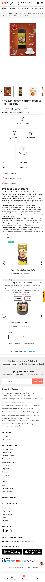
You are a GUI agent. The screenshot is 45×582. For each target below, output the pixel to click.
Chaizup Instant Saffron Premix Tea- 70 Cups (22, 270)
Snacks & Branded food (31, 420)
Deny (28, 298)
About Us (5, 507)
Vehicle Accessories (9, 408)
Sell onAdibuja (10, 183)
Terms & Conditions (9, 462)
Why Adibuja (6, 511)
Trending (10, 242)
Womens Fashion (26, 402)
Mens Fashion (14, 402)
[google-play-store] (12, 551)
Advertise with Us (9, 497)
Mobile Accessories (25, 395)
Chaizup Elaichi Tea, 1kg (17, 323)
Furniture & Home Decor (11, 405)
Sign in (23, 348)
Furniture (24, 405)
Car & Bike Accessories (26, 408)
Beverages (27, 13)
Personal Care (38, 399)
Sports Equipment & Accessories (27, 415)
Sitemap (5, 472)
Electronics (31, 393)
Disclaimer (5, 465)
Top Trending (38, 8)
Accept (18, 298)
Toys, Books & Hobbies (10, 412)
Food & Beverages (14, 13)
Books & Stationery (27, 412)
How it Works (7, 514)
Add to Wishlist (10, 173)
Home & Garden (34, 405)
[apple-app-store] (32, 551)
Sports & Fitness (8, 415)
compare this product (13, 178)
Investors (5, 520)
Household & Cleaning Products (14, 424)
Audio (24, 393)
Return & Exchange (8, 455)
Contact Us (6, 475)
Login (4, 485)
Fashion (5, 402)
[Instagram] (10, 531)
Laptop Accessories (10, 395)
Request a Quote (10, 364)
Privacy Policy (7, 459)
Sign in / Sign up (8, 439)
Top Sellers (25, 8)
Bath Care (19, 399)
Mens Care (27, 399)
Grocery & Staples (14, 420)
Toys (37, 412)
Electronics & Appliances (11, 393)
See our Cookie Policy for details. (22, 294)
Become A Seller (8, 488)
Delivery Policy (7, 452)
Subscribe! (37, 381)
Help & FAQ (6, 469)
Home (4, 13)
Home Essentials (16, 426)
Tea (34, 13)
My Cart (5, 436)
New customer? (29, 352)
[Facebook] (3, 531)
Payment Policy (7, 449)
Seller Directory (7, 491)
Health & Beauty (8, 399)
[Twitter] (7, 531)
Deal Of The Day (10, 8)
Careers (4, 517)
